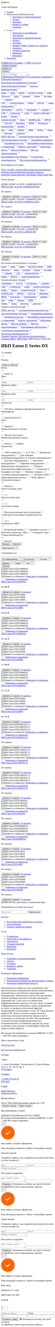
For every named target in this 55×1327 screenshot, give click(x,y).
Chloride (9, 99)
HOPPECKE (35, 120)
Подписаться (34, 912)
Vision (37, 96)
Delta (13, 93)
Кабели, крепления (27, 146)
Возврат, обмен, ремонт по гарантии (30, 45)
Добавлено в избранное (37, 576)
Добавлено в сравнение (16, 579)
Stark (16, 96)
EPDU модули (8, 136)
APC (3, 103)
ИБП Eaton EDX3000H (12, 711)
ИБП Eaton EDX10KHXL (13, 813)
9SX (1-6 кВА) (8, 169)
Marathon (20, 123)
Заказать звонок (9, 66)
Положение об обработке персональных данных (30, 981)
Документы (18, 35)
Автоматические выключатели (34, 136)
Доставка (16, 22)
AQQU (19, 109)
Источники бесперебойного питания (19, 83)
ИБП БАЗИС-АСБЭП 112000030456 (18, 247)
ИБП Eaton (22, 339)
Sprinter (21, 126)
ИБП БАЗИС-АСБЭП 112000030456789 (20, 187)
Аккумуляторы (14, 924)
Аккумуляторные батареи (13, 86)
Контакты (17, 55)
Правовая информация (18, 978)
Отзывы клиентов (21, 50)
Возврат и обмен (20, 24)
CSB (3, 113)
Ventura (21, 130)
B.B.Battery (32, 109)
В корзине (26, 196)
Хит (28, 563)
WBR (31, 130)
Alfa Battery (7, 109)
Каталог (5, 71)
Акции (10, 12)
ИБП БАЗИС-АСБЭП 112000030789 (18, 232)
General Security (9, 120)
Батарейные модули (14, 143)
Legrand (27, 96)
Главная (5, 336)
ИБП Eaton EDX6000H (12, 890)
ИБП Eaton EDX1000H (12, 607)
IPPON (41, 103)
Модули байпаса (19, 150)
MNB (32, 123)
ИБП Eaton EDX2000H (12, 659)
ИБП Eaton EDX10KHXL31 (14, 788)
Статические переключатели (15, 330)
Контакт (9, 133)
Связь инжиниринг (30, 276)
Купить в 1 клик (39, 197)
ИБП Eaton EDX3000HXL (13, 685)
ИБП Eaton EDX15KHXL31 (14, 763)
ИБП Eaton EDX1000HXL (13, 582)
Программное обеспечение (14, 157)
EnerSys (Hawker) (41, 113)
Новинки (6, 563)
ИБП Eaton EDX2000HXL (13, 633)
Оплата (15, 19)
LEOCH (9, 123)
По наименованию (10, 559)
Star (3, 130)
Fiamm (14, 116)
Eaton (4, 93)
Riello (22, 93)
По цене (44, 559)
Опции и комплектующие (19, 927)
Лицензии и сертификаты (24, 33)
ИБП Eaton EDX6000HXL (13, 839)
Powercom (43, 123)
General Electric (17, 103)
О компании (13, 936)
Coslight (45, 109)
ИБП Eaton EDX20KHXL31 (14, 737)
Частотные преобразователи (33, 160)
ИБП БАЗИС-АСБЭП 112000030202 (18, 217)
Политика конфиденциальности (22, 983)
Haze (22, 120)
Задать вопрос (25, 1106)
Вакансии (17, 53)
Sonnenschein (7, 126)
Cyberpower (15, 113)
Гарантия (16, 27)
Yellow (40, 130)
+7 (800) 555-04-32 (32, 63)
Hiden (31, 103)
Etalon (4, 116)
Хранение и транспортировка (26, 17)
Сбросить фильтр (9, 365)
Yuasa (14, 303)
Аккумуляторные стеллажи (14, 140)
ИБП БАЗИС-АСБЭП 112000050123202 (20, 202)
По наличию (29, 559)
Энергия (20, 133)
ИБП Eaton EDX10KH (12, 864)
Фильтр (5, 566)
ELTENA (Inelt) (36, 93)
